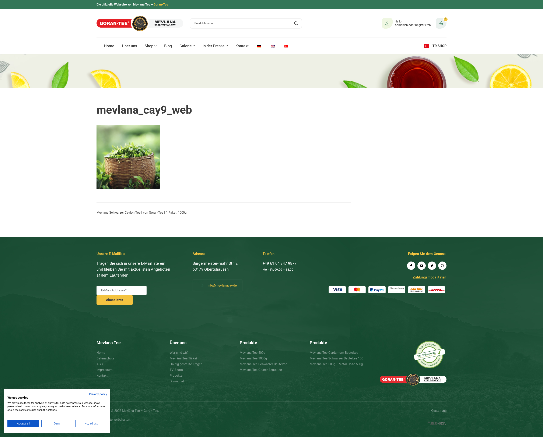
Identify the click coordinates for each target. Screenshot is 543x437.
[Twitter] (432, 266)
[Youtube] (421, 266)
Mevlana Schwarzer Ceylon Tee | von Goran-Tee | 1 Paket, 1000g (141, 212)
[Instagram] (442, 266)
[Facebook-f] (411, 266)
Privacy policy (98, 394)
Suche (296, 23)
